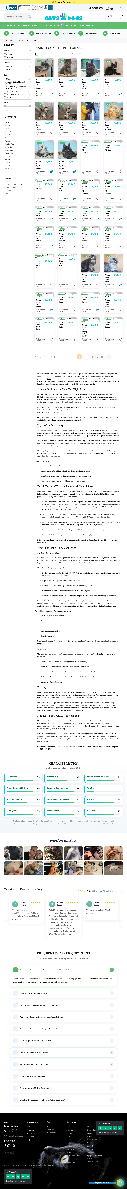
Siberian (8, 181)
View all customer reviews (113, 891)
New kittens (51, 1133)
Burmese (8, 141)
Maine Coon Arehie (61, 213)
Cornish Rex (9, 144)
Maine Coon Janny (61, 300)
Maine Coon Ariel (38, 213)
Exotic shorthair (11, 150)
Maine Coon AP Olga (39, 186)
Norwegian (9, 159)
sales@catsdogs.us (111, 747)
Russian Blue (9, 169)
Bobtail (7, 129)
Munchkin (8, 156)
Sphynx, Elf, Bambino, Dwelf (15, 184)
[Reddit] (112, 8)
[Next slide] (120, 918)
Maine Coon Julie (61, 324)
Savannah (8, 172)
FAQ (28, 1140)
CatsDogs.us (98, 381)
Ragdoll (7, 166)
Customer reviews (33, 1127)
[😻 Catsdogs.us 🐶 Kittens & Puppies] (63, 16)
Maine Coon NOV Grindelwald (85, 84)
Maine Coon (9, 153)
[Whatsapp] (121, 8)
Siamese (8, 178)
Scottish (8, 175)
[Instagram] (107, 8)
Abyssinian (9, 122)
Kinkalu (7, 193)
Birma (7, 138)
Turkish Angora (10, 187)
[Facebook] (104, 8)
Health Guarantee (33, 1133)
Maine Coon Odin (107, 213)
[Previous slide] (6, 918)
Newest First (117, 54)
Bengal (7, 135)
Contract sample (33, 1136)
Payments (30, 1130)
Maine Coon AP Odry (108, 147)
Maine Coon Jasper (84, 300)
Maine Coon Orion (84, 213)
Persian (7, 163)
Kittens (10, 117)
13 (102, 357)
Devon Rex (9, 147)
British (7, 125)
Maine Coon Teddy (107, 324)
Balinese (8, 132)
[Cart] (121, 18)
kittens (88, 641)
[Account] (115, 17)
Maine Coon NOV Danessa (62, 238)
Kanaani (8, 190)
